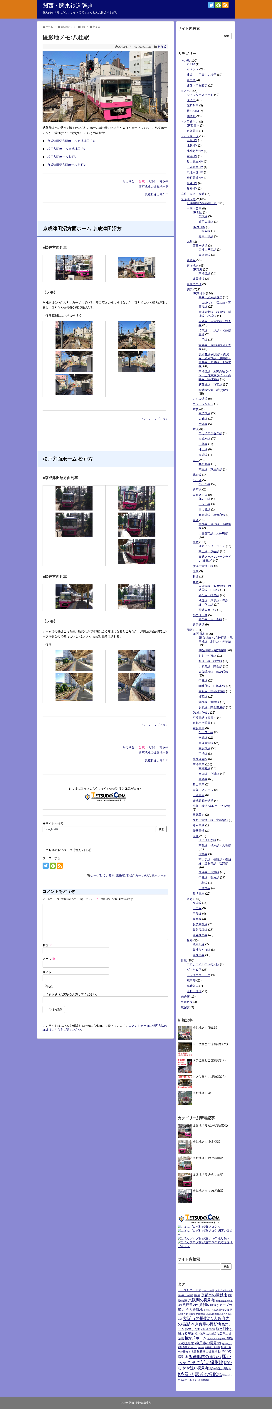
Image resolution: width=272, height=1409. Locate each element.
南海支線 (204, 768)
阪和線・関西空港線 (212, 707)
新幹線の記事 (208, 1329)
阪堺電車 (198, 893)
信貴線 (203, 854)
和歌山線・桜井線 (210, 661)
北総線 (197, 474)
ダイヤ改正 (194, 969)
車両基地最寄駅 (212, 1347)
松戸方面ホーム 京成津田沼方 (67, 148)
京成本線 (204, 438)
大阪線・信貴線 (209, 872)
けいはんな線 (207, 840)
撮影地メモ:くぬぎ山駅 (208, 1190)
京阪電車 (193, 130)
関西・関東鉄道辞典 (68, 6)
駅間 (152, 181)
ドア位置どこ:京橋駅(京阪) (210, 1044)
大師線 (203, 418)
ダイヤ (191, 100)
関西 (190, 629)
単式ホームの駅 (211, 1310)
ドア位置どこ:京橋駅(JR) (209, 1060)
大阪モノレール (203, 789)
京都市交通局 (201, 723)
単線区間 (183, 1313)
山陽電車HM (195, 167)
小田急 (197, 480)
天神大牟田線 (207, 249)
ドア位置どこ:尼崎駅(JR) (209, 1076)
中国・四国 (194, 208)
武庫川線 (198, 944)
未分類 (185, 996)
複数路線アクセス (187, 1347)
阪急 (190, 899)
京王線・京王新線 (210, 469)
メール (49, 958)
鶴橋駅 (191, 116)
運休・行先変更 (197, 85)
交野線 (203, 737)
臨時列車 (193, 105)
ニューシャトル (203, 404)
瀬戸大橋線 (206, 221)
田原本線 (204, 888)
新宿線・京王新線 (210, 619)
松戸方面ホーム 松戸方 (62, 156)
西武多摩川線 (207, 609)
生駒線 (203, 882)
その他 (185, 60)
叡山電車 (198, 784)
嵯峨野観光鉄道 (203, 800)
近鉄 (196, 836)
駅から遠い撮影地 (220, 1368)
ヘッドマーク (190, 136)
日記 (184, 960)
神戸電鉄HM (195, 177)
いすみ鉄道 (200, 398)
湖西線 (203, 696)
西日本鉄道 (200, 245)
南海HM (192, 156)
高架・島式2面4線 (200, 1380)
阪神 (190, 940)
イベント (193, 69)
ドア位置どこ (190, 121)
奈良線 (203, 680)
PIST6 (191, 64)
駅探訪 (185, 1007)
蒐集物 (191, 80)
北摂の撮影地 (192, 1310)
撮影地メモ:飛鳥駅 (205, 1027)
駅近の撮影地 (208, 1374)
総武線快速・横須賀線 (213, 390)
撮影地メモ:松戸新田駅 (208, 1158)
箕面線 (197, 919)
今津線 (197, 902)
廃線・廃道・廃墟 (192, 193)
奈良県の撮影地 (208, 1324)
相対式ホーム (195, 1338)
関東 (190, 289)
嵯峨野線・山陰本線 (212, 685)
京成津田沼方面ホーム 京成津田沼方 (71, 140)
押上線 (203, 449)
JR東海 (197, 269)
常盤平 (163, 181)
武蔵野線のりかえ (156, 194)
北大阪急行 (200, 759)
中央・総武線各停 (210, 297)
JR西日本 (193, 125)
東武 (196, 542)
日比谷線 (204, 509)
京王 (196, 460)
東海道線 (204, 273)
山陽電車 (198, 795)
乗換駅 (120, 875)
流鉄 (196, 571)
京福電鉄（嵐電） (204, 717)
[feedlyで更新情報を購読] (218, 5)
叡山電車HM (195, 161)
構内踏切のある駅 (205, 1333)
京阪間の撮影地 (202, 1300)
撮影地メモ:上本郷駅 (206, 1141)
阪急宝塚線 (200, 929)
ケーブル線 (206, 732)
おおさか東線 (207, 655)
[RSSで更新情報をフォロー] (225, 5)
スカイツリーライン (212, 546)
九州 (190, 241)
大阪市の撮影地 (198, 1318)
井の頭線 (204, 464)
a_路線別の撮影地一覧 (202, 203)
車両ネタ (187, 1002)
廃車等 (191, 980)
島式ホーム (159, 875)
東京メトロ (200, 494)
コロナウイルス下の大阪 (203, 964)
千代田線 (204, 504)
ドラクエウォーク (198, 975)
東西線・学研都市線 (212, 691)
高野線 (203, 779)
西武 (196, 582)
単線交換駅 (225, 1309)
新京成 (161, 46)
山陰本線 (204, 231)
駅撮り (186, 1374)
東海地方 (193, 265)
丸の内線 (204, 498)
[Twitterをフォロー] (211, 5)
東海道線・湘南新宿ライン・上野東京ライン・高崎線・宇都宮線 (215, 375)
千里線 (197, 908)
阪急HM (192, 183)
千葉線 (203, 444)
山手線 (203, 339)
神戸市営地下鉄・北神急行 (210, 820)
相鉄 (196, 576)
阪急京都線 (200, 924)
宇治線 (203, 753)
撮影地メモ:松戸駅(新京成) (210, 1125)
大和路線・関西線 (210, 666)
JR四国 (197, 212)
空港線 (203, 424)
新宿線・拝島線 (209, 595)
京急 (196, 409)
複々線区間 (227, 1343)
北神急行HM (195, 150)
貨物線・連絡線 (209, 702)
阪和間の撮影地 (207, 1351)
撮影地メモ (188, 199)
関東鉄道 (198, 624)
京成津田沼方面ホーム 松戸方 (67, 164)
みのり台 (128, 181)
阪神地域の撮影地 (205, 1356)
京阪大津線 (206, 743)
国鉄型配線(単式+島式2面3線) (204, 1314)
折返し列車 (192, 1329)
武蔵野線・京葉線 (210, 384)
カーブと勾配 (208, 1290)
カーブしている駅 (103, 875)
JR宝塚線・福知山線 (212, 650)
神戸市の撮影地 (208, 1343)
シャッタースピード (200, 94)
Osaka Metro (201, 712)
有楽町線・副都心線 (212, 514)
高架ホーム (186, 1380)
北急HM (192, 145)
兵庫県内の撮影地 (196, 1305)
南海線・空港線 (209, 773)
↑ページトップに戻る (154, 418)
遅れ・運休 (194, 991)
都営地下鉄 (200, 615)
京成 (196, 429)
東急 (196, 520)
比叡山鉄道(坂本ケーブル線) (211, 806)
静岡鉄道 (198, 278)
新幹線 (191, 260)
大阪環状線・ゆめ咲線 (213, 671)
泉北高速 (198, 814)
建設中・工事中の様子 (201, 74)
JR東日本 (199, 293)
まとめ (185, 90)
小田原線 (204, 484)
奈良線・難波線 (209, 877)
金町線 (203, 454)
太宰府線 (204, 254)
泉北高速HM (195, 172)
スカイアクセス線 (210, 433)
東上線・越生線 (209, 551)
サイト (47, 972)
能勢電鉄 (198, 830)
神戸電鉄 (198, 825)
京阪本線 (204, 748)
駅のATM (193, 110)
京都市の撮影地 (214, 1295)
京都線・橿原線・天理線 (215, 845)
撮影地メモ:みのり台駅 (208, 1174)
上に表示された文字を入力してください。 (71, 994)
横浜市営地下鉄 (203, 566)
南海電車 (198, 764)
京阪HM (192, 140)
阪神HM (192, 188)
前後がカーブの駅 (138, 875)
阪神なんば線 (201, 949)
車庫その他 (194, 284)
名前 (47, 945)
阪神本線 (198, 955)
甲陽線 (197, 913)
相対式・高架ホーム (216, 1338)
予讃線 (203, 216)
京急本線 (204, 413)
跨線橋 (201, 1347)
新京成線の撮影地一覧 (153, 186)
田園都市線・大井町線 (213, 533)
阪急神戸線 (200, 935)
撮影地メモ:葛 (202, 1093)
